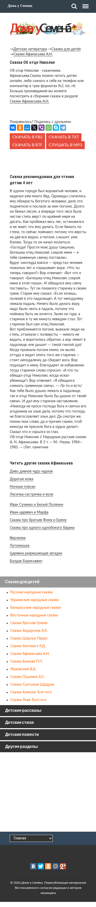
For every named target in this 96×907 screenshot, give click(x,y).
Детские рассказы (23, 710)
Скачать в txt (64, 137)
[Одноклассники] (20, 128)
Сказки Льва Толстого (28, 700)
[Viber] (41, 128)
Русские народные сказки (31, 592)
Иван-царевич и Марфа (29, 512)
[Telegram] (63, 128)
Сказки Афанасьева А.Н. (33, 54)
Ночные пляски (22, 487)
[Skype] (56, 128)
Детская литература (30, 49)
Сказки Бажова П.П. (26, 661)
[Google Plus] (63, 866)
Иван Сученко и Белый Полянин (36, 505)
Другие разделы (21, 746)
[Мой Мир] (27, 128)
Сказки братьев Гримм (28, 623)
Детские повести (22, 734)
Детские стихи (19, 722)
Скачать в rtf (27, 145)
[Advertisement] (48, 160)
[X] (34, 128)
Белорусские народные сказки (35, 608)
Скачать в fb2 (27, 137)
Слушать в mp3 (65, 145)
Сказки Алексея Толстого (31, 692)
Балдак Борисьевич (26, 561)
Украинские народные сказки (34, 600)
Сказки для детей (66, 49)
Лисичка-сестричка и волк (31, 494)
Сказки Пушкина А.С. (27, 677)
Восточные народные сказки (34, 615)
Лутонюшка (19, 546)
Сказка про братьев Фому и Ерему (38, 520)
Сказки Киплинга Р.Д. (28, 646)
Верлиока (18, 538)
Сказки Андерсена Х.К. (29, 631)
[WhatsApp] (49, 128)
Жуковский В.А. (23, 669)
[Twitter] (41, 866)
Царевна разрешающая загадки (36, 553)
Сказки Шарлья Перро (28, 638)
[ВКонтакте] (13, 128)
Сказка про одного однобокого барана (42, 528)
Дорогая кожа (21, 479)
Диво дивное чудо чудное (31, 471)
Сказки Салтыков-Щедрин (32, 684)
